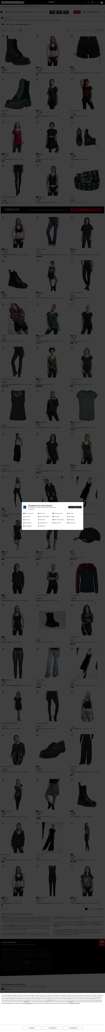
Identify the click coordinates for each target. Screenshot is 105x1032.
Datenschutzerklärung (75, 1003)
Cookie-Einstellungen (27, 1003)
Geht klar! (31, 1028)
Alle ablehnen (52, 1028)
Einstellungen (73, 1028)
